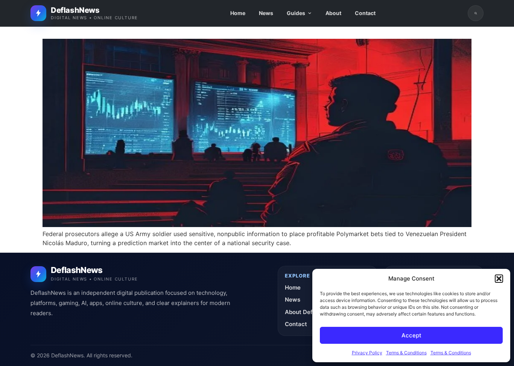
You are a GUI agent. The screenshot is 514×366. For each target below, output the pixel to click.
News (266, 13)
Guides (296, 13)
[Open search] (476, 13)
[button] (499, 278)
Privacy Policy (367, 352)
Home (237, 13)
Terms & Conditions (406, 352)
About (333, 13)
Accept (411, 335)
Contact (365, 13)
